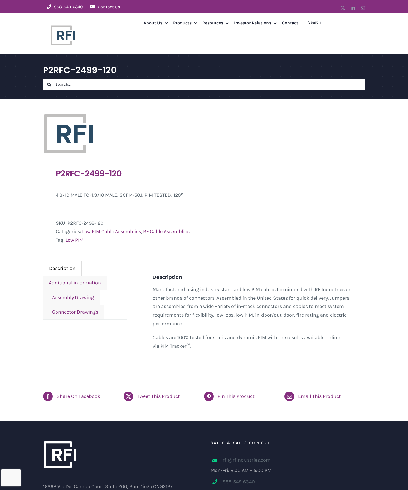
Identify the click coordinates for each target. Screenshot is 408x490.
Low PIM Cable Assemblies (111, 231)
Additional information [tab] (75, 283)
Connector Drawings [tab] (73, 312)
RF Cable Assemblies (166, 231)
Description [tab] (62, 268)
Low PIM (75, 240)
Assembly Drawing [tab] (71, 297)
